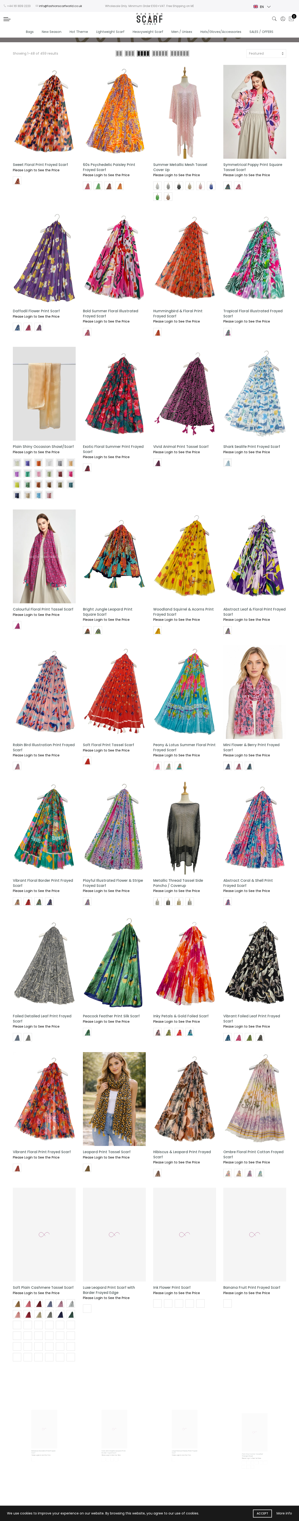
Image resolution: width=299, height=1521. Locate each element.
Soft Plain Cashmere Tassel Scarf (43, 1287)
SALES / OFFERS (261, 31)
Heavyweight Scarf (148, 31)
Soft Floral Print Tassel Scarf (108, 744)
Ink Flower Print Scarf (172, 1287)
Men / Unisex (181, 31)
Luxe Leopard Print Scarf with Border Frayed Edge (109, 1290)
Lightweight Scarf (110, 31)
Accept (262, 1513)
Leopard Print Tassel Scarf (107, 1151)
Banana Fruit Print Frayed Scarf (251, 1287)
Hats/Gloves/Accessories (220, 31)
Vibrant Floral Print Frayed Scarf (42, 1151)
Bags (30, 31)
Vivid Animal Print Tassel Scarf (181, 446)
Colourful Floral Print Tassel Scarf (43, 609)
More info (284, 1513)
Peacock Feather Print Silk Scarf (111, 1016)
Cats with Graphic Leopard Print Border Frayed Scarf (112, 1474)
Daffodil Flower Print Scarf (36, 311)
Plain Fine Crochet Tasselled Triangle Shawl (248, 1474)
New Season (51, 31)
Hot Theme (79, 31)
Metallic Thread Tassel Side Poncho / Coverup (178, 883)
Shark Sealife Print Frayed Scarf (251, 446)
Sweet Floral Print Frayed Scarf (40, 164)
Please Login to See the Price (36, 170)
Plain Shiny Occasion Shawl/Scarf (43, 446)
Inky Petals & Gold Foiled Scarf (181, 1016)
